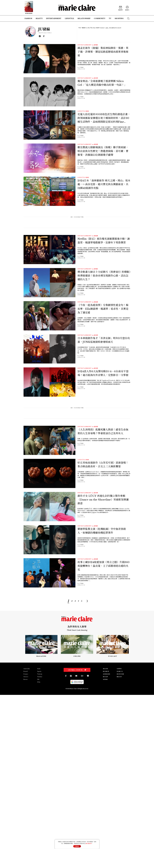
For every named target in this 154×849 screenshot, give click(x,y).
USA (38, 682)
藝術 (87, 111)
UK (38, 679)
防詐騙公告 (120, 671)
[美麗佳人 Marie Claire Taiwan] (66, 675)
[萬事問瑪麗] (112, 646)
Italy (38, 668)
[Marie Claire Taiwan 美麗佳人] (71, 676)
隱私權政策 (106, 671)
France (26, 674)
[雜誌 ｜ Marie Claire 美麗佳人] (29, 7)
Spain (39, 671)
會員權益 (105, 679)
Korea (26, 679)
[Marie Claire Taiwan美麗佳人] (76, 676)
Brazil (26, 671)
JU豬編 (81, 67)
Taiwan (39, 674)
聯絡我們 (119, 676)
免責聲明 (119, 668)
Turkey (39, 676)
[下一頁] (87, 601)
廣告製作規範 (120, 674)
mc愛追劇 (95, 144)
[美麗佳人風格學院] (120, 8)
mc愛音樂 (95, 78)
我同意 (77, 846)
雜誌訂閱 (105, 668)
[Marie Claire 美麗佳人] (77, 8)
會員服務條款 (106, 674)
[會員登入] (127, 8)
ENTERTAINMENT (85, 45)
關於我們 (105, 676)
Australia (27, 668)
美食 (87, 459)
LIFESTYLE (82, 111)
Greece (26, 676)
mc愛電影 (95, 45)
